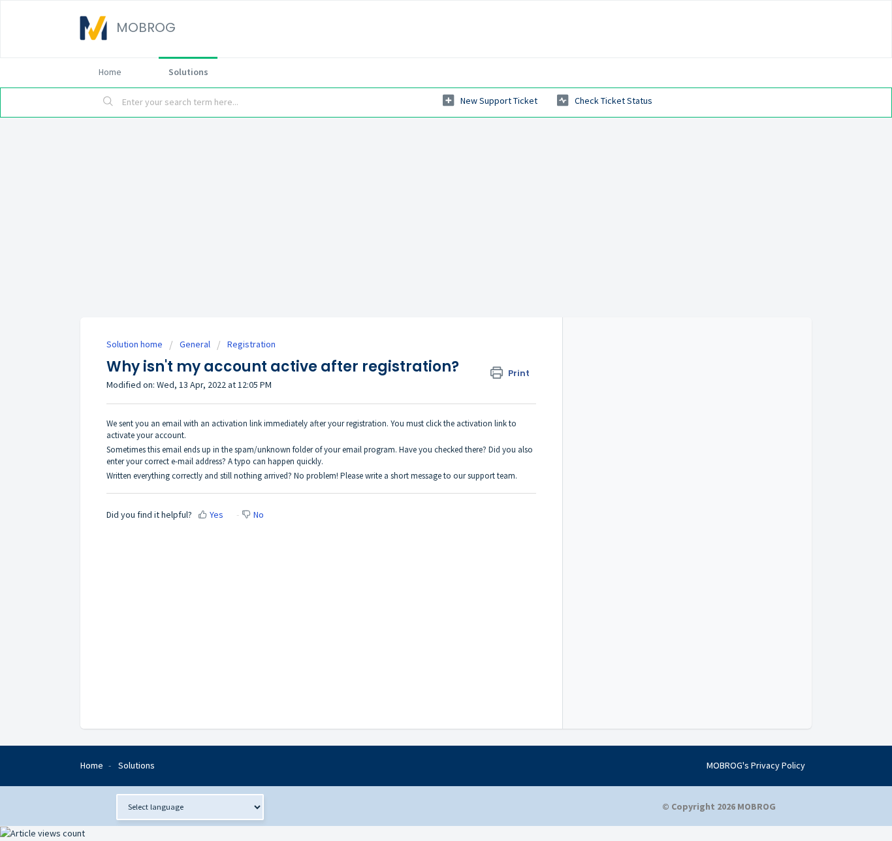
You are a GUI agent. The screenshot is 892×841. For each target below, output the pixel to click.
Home (110, 72)
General (195, 344)
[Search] (108, 102)
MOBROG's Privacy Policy (756, 765)
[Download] (421, 251)
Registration (251, 344)
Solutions (188, 72)
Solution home (135, 344)
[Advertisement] (446, 215)
